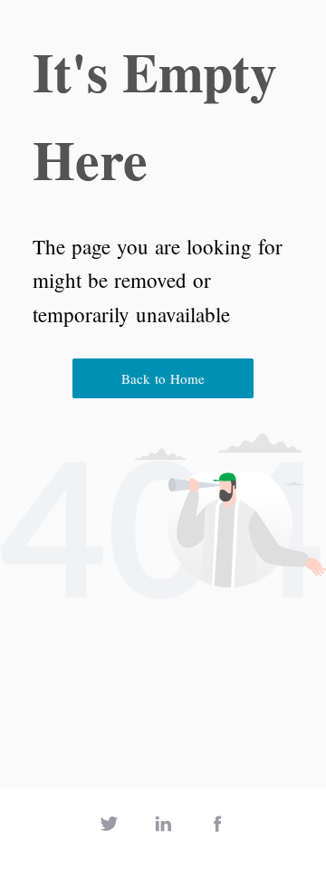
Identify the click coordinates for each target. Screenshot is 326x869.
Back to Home (163, 378)
